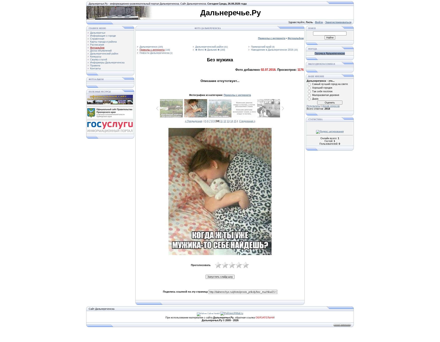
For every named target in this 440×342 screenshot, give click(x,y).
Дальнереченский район (209, 46)
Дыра (315, 98)
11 (221, 121)
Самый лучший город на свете (330, 84)
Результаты (313, 106)
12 (224, 121)
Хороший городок (322, 87)
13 (228, 121)
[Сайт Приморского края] (110, 117)
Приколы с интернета (152, 49)
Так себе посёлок (322, 91)
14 (231, 121)
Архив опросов (331, 106)
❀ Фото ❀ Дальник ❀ (207, 49)
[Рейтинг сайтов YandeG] (208, 313)
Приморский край (261, 46)
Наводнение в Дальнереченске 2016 (272, 49)
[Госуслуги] (110, 131)
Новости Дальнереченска (154, 53)
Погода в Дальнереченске (330, 53)
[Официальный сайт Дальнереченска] (110, 103)
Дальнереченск (148, 46)
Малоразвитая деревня (325, 95)
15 (235, 121)
